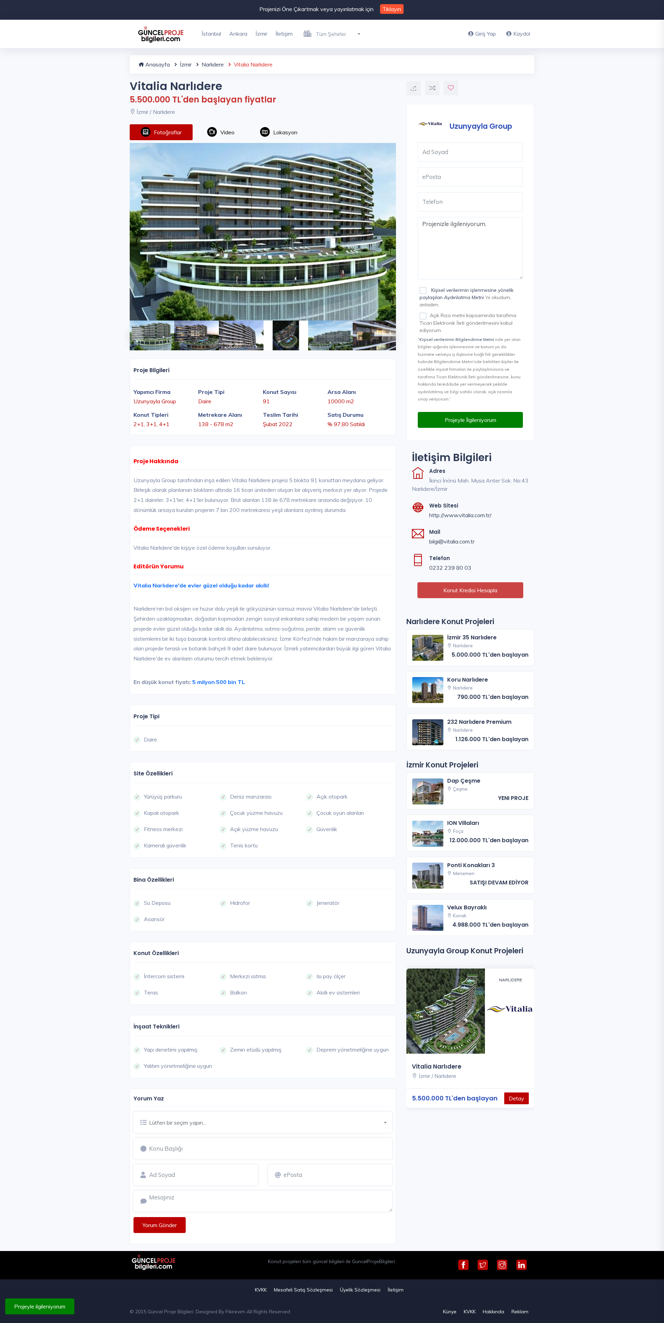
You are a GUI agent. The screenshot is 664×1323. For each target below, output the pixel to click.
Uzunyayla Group (481, 126)
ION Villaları (463, 823)
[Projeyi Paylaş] (413, 88)
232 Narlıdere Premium (479, 722)
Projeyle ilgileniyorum (39, 1306)
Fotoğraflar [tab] (168, 132)
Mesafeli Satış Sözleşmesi (303, 1290)
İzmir (261, 33)
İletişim (284, 33)
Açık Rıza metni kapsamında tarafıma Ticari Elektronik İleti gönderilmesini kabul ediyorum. (467, 322)
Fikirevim (235, 1311)
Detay (516, 1098)
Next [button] (385, 331)
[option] (263, 232)
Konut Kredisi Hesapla (470, 590)
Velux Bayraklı (467, 907)
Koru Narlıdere (467, 680)
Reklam (519, 1311)
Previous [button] (133, 331)
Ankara (238, 33)
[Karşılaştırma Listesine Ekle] (432, 88)
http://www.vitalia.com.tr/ (460, 515)
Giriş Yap (485, 33)
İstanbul (211, 33)
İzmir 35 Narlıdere (472, 637)
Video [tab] (227, 132)
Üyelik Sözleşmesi (360, 1290)
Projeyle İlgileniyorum (470, 419)
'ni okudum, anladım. (466, 297)
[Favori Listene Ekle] (451, 88)
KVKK (261, 1290)
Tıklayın (391, 9)
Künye (449, 1311)
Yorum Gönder (159, 1225)
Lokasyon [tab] (285, 132)
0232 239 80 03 (450, 567)
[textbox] (341, 34)
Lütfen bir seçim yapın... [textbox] (177, 1122)
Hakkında (493, 1311)
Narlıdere (212, 64)
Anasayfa (157, 64)
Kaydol (521, 33)
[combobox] (341, 33)
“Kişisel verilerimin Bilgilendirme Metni (456, 339)
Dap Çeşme (463, 781)
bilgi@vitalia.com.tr (451, 541)
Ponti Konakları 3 (471, 865)
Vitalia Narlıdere (436, 1066)
